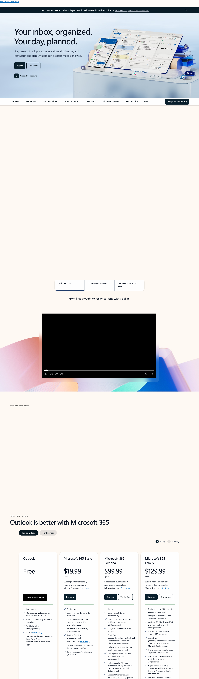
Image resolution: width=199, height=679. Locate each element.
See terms (84, 575)
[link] (15, 102)
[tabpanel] (99, 184)
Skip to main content (9, 1)
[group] (39, 445)
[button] (22, 468)
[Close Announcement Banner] (185, 10)
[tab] (18, 134)
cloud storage (37, 617)
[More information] (47, 613)
